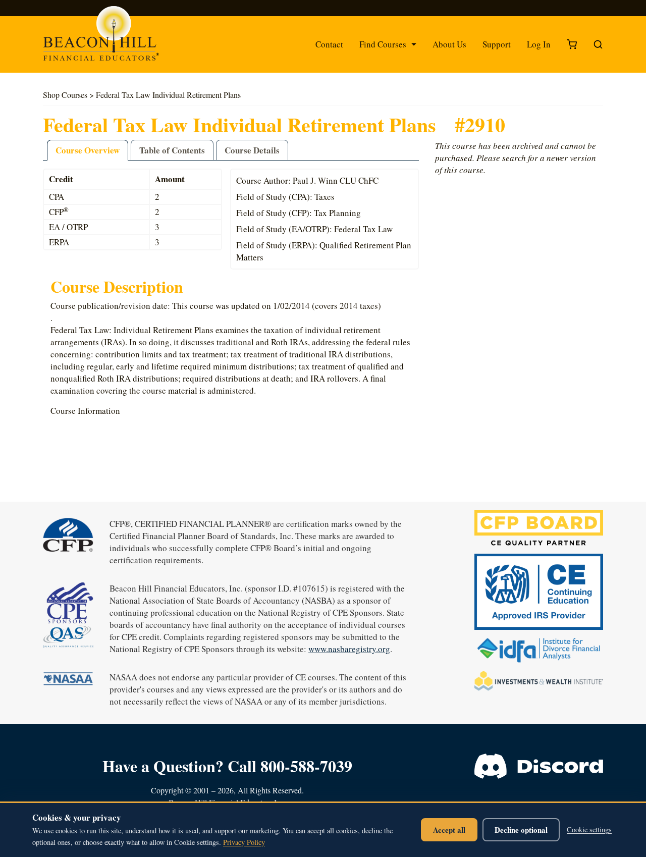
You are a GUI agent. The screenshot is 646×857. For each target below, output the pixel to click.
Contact (329, 44)
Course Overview (88, 150)
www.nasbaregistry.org (349, 649)
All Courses (372, 73)
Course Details (252, 150)
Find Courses (382, 44)
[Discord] (538, 766)
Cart (572, 44)
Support (496, 44)
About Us (449, 44)
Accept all (449, 829)
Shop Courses (65, 94)
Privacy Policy (244, 842)
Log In (539, 44)
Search (598, 44)
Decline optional (521, 829)
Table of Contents (172, 150)
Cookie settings (589, 829)
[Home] (111, 38)
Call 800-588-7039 (290, 766)
